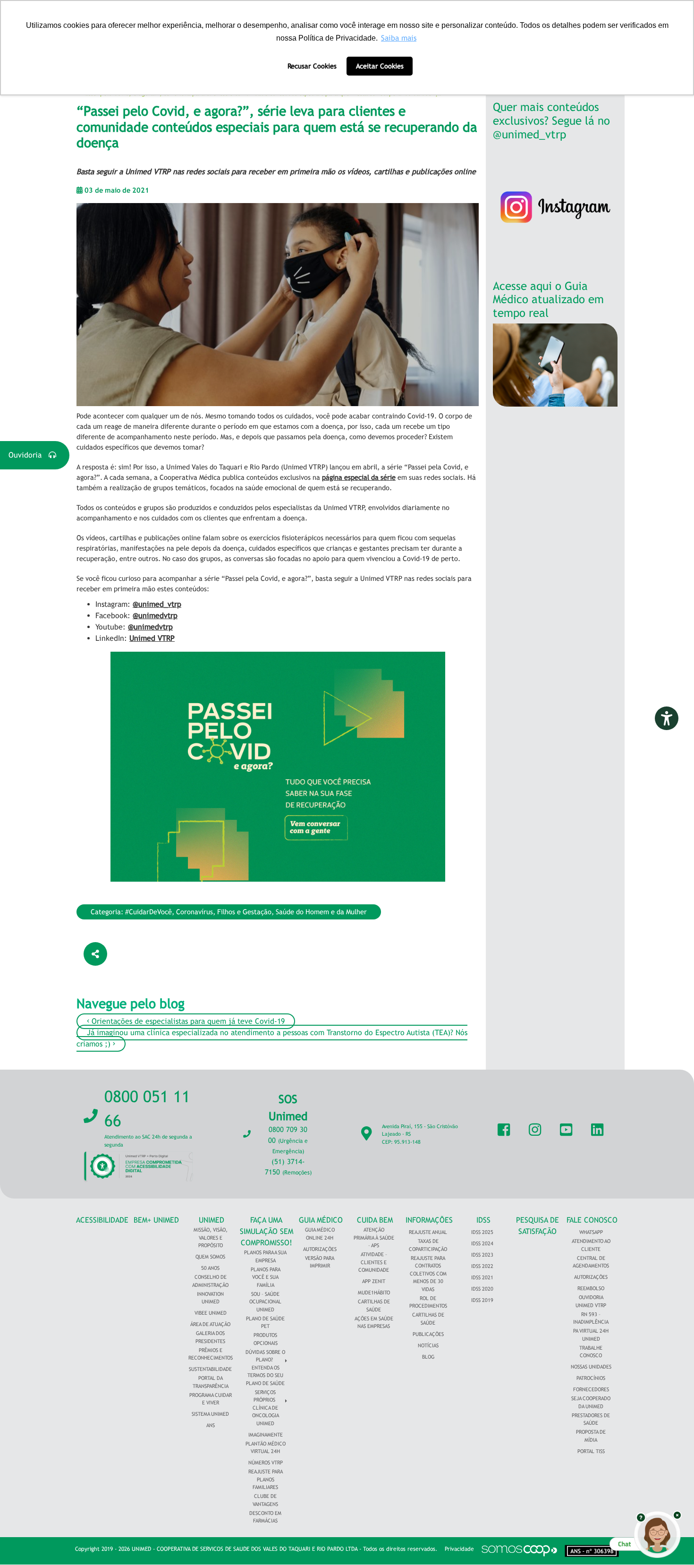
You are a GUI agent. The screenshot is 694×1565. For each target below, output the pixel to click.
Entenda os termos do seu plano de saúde (265, 1375)
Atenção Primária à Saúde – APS (374, 1237)
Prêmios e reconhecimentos (210, 1354)
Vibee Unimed (211, 1313)
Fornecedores (591, 1389)
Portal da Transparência (211, 1382)
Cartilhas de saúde (428, 1319)
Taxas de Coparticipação (428, 1245)
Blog (428, 1357)
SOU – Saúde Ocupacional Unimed (265, 1301)
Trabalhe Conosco (590, 1352)
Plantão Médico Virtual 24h (265, 1447)
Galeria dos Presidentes (210, 1337)
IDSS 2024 (482, 1243)
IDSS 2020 (482, 1289)
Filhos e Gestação (244, 912)
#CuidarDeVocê (148, 912)
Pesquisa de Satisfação (537, 1226)
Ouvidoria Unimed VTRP (591, 1301)
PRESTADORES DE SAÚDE (591, 1419)
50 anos (210, 1268)
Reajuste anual (428, 1232)
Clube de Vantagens (265, 1500)
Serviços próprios (265, 1396)
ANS (210, 1425)
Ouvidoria (28, 455)
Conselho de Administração (210, 1281)
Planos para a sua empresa (265, 1256)
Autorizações (320, 1249)
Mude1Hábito (374, 1292)
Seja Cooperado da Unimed (590, 1402)
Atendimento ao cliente (591, 1245)
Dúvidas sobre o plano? (265, 1356)
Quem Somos (210, 1256)
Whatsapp (591, 1232)
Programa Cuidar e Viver (210, 1399)
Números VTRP (265, 1462)
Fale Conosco (592, 1220)
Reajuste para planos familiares (265, 1479)
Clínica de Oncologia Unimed (265, 1415)
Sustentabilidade (210, 1369)
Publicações (428, 1334)
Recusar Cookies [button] (312, 66)
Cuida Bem (375, 1220)
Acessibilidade (102, 1220)
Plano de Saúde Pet (265, 1322)
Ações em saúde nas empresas (374, 1322)
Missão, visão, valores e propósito (211, 1237)
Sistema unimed (210, 1414)
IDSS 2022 (482, 1266)
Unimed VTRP (152, 638)
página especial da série (359, 477)
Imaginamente (265, 1434)
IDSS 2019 (482, 1300)
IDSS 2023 (482, 1255)
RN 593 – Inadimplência (591, 1318)
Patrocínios (590, 1378)
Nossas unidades (591, 1366)
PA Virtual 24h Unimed (591, 1335)
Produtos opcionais (266, 1339)
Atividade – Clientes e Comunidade (373, 1262)
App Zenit (373, 1281)
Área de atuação (210, 1324)
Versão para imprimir (319, 1262)
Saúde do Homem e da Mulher (321, 912)
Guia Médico (321, 1220)
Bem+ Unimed (156, 1220)
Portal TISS (591, 1451)
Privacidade (459, 1549)
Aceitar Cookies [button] (380, 66)
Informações (429, 1220)
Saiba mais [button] (398, 38)
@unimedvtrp (155, 615)
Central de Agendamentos (591, 1262)
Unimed (211, 1220)
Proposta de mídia (591, 1436)
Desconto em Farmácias (265, 1517)
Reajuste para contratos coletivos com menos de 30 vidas (428, 1273)
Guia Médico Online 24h (320, 1234)
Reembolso (590, 1288)
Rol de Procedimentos (428, 1302)
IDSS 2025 (482, 1232)
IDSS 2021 (482, 1277)
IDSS (483, 1220)
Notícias (428, 1345)
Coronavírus (194, 912)
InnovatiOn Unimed (210, 1298)
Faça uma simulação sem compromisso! (266, 1231)
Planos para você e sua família (265, 1277)
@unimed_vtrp (157, 604)
